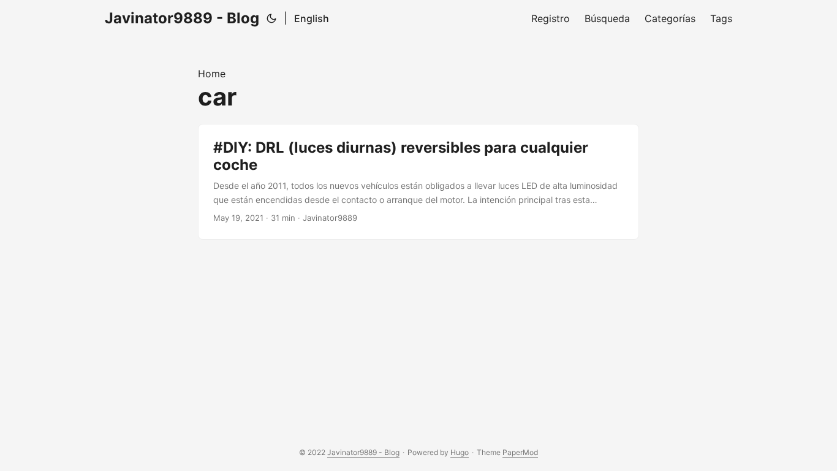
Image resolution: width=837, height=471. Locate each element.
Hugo (459, 452)
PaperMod (520, 452)
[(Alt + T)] (271, 18)
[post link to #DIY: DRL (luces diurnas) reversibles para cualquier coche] (418, 181)
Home (211, 73)
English (311, 18)
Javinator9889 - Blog (182, 18)
